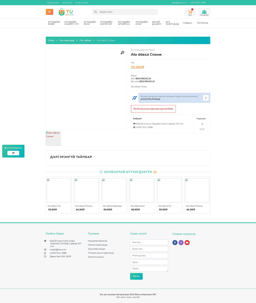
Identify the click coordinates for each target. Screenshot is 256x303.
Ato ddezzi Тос (54, 206)
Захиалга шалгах (96, 257)
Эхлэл (51, 40)
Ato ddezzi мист (138, 206)
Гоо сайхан (85, 40)
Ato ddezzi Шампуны (112, 206)
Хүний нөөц (67, 2)
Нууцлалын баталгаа (97, 241)
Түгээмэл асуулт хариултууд (101, 253)
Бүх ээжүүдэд (67, 40)
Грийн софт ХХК (133, 297)
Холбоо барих (82, 2)
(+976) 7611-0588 (197, 2)
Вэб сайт (120, 297)
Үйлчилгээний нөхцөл (98, 245)
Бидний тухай (53, 2)
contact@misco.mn (58, 249)
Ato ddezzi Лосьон (83, 206)
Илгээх (136, 276)
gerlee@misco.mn (179, 2)
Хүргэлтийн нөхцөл (96, 249)
